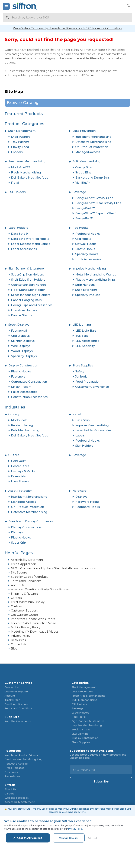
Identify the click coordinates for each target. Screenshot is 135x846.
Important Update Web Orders (33, 619)
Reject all (92, 838)
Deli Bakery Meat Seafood (29, 177)
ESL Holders (17, 192)
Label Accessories (24, 249)
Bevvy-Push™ (85, 208)
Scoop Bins (83, 172)
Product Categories (24, 123)
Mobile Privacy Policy (25, 627)
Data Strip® (19, 233)
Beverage (79, 192)
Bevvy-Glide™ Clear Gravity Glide (98, 203)
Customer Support (24, 610)
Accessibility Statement (27, 560)
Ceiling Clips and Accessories (32, 305)
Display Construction (23, 365)
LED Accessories (87, 341)
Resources (18, 640)
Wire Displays (21, 346)
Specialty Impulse (87, 295)
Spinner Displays (23, 341)
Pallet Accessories (24, 392)
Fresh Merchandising (26, 172)
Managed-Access (87, 152)
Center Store (20, 466)
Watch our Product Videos (21, 755)
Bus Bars (81, 335)
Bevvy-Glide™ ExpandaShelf (95, 213)
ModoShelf (19, 420)
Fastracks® (19, 330)
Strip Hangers (85, 284)
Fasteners (18, 376)
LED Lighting (81, 324)
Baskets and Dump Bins (92, 177)
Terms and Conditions (26, 581)
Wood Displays (22, 351)
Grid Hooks (83, 238)
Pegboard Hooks (87, 233)
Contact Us (18, 644)
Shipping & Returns (24, 593)
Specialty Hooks (86, 254)
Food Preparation (87, 381)
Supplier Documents (18, 721)
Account (10, 695)
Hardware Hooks (87, 501)
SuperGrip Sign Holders (27, 274)
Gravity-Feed (20, 147)
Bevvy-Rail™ (84, 218)
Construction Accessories (29, 397)
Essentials (18, 476)
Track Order (12, 700)
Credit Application (23, 564)
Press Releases (14, 767)
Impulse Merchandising (89, 268)
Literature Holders (24, 310)
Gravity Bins (83, 167)
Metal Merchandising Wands (95, 274)
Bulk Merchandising (86, 161)
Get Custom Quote (24, 614)
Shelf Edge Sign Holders (28, 279)
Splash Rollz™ (21, 386)
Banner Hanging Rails (26, 300)
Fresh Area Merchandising (26, 161)
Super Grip (18, 542)
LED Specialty (85, 346)
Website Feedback (16, 797)
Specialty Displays (24, 356)
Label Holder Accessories (93, 430)
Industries (15, 407)
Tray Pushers (20, 142)
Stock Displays (18, 324)
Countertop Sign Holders (29, 284)
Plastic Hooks (85, 249)
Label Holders (18, 227)
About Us (17, 585)
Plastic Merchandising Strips (95, 279)
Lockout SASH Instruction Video (33, 623)
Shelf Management (22, 130)
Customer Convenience (92, 386)
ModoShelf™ (20, 167)
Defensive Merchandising (93, 142)
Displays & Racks (23, 471)
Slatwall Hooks (86, 244)
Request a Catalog (16, 763)
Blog (14, 648)
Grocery (13, 414)
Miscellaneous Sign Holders (30, 295)
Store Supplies (82, 365)
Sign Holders (84, 445)
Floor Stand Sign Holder (28, 289)
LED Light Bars (86, 330)
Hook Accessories (88, 259)
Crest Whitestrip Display (27, 602)
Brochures (11, 772)
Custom (16, 606)
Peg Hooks (80, 227)
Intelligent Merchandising (93, 136)
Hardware (79, 490)
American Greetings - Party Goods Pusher (40, 589)
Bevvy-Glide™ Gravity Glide (94, 198)
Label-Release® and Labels (30, 244)
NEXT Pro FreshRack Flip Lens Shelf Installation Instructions (53, 568)
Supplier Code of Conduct (29, 576)
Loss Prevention (84, 130)
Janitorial (81, 376)
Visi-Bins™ (82, 182)
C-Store (13, 455)
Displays (81, 496)
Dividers (17, 152)
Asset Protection (20, 490)
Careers (16, 598)
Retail (76, 414)
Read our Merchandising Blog (23, 759)
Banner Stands (21, 315)
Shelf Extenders (86, 289)
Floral (15, 182)
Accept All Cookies (29, 837)
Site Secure (19, 572)
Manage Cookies (69, 838)
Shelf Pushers (20, 136)
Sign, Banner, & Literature (26, 268)
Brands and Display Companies (30, 521)
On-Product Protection (91, 147)
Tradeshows (12, 776)
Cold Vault (18, 461)
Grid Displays (20, 335)
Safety (79, 371)
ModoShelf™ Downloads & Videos (34, 631)
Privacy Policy (20, 636)
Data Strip (82, 420)
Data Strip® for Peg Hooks (30, 238)
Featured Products (24, 113)
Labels (80, 435)
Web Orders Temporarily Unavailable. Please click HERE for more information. (67, 28)
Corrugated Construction (29, 381)
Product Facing (22, 425)
